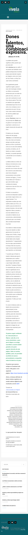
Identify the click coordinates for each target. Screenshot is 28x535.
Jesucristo (9, 416)
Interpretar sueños (18, 415)
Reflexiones (13, 422)
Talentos (18, 422)
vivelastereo (19, 425)
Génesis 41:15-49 (14, 56)
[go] (24, 464)
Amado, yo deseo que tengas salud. (11, 500)
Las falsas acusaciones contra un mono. (12, 480)
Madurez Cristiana (12, 418)
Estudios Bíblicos (13, 413)
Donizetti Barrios (18, 412)
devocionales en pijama (17, 410)
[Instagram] (5, 2)
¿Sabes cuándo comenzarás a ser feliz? (12, 486)
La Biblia (20, 416)
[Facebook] (2, 2)
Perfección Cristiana (17, 419)
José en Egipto (15, 416)
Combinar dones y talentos (16, 407)
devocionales (13, 409)
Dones (13, 412)
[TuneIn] (8, 2)
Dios (10, 412)
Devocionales (9, 31)
